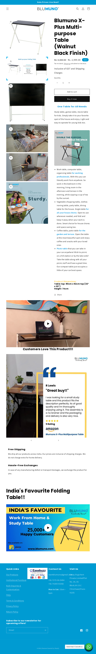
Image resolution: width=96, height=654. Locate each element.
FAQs (8, 595)
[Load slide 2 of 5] (41, 440)
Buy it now (72, 99)
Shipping (67, 63)
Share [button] (59, 295)
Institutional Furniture (16, 580)
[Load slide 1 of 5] (37, 440)
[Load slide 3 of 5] (45, 440)
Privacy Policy (12, 606)
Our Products (12, 574)
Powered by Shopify (53, 648)
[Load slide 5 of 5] (52, 440)
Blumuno (44, 648)
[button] (7, 9)
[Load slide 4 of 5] (48, 440)
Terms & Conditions (15, 600)
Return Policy (12, 611)
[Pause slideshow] (65, 440)
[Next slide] (58, 440)
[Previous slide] (31, 440)
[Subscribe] (45, 630)
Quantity (57, 78)
